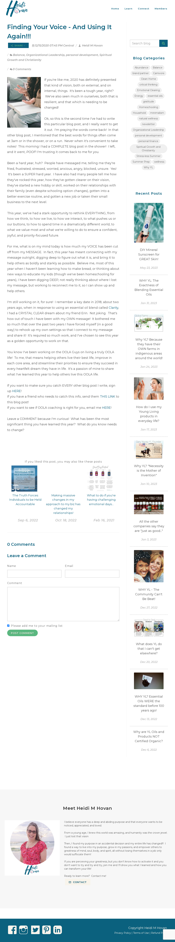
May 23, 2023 (149, 267)
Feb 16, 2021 (103, 520)
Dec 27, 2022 (148, 607)
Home (115, 8)
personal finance (148, 141)
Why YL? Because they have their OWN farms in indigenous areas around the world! (149, 349)
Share (19, 45)
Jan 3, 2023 (148, 539)
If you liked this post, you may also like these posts (63, 461)
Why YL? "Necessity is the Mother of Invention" (149, 470)
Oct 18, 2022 (66, 520)
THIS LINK (108, 396)
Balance (19, 55)
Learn (128, 8)
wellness (159, 161)
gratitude (148, 101)
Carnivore (158, 73)
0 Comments (22, 69)
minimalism (157, 112)
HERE (16, 391)
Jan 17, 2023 (149, 429)
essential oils (155, 95)
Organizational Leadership (45, 55)
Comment (14, 583)
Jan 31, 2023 (149, 303)
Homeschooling (148, 107)
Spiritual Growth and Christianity (148, 148)
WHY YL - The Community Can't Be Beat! (148, 594)
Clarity (113, 308)
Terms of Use (141, 932)
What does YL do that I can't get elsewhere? (149, 648)
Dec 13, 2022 (148, 719)
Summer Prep (141, 161)
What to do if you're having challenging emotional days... (101, 500)
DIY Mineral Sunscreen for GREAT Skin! (148, 254)
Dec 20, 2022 (149, 662)
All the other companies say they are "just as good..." (148, 526)
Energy (138, 95)
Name (11, 566)
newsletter (148, 124)
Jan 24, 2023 (148, 366)
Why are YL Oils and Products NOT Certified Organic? (148, 736)
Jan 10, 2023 (148, 484)
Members (161, 8)
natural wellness (148, 118)
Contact (79, 882)
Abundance (141, 67)
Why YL (148, 167)
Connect (143, 8)
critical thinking (148, 84)
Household (139, 112)
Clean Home (148, 78)
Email (69, 566)
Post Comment (22, 633)
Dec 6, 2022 (149, 749)
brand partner (141, 73)
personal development (82, 55)
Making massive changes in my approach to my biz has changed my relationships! (63, 504)
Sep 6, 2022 (28, 520)
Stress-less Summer (148, 156)
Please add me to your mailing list (37, 625)
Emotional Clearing (148, 90)
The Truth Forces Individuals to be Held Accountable (25, 500)
